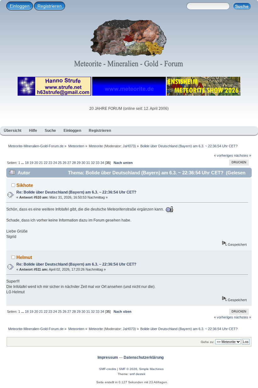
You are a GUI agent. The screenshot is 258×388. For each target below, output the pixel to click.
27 (69, 163)
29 (79, 163)
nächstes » (242, 155)
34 (102, 163)
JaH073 (129, 146)
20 (36, 163)
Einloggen (20, 5)
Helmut (24, 257)
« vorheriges (223, 155)
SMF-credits (107, 369)
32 (93, 163)
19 (31, 163)
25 (60, 163)
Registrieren (49, 5)
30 (83, 163)
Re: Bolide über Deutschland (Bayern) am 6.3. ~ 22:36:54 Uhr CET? (76, 192)
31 (88, 163)
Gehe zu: (207, 342)
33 (97, 163)
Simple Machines (151, 369)
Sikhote (24, 185)
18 (27, 163)
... (23, 163)
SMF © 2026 (128, 369)
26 (64, 163)
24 (55, 163)
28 (74, 163)
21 (41, 163)
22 (46, 163)
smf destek (137, 374)
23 (50, 163)
